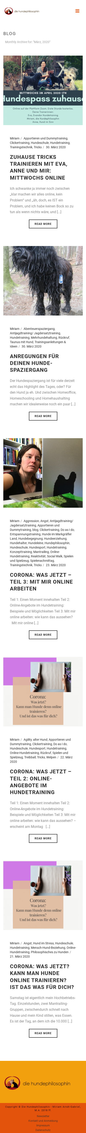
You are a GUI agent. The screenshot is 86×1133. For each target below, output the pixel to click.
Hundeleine (35, 543)
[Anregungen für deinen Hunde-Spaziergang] (43, 280)
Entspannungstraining (25, 534)
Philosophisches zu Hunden (50, 952)
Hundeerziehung (55, 538)
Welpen (51, 757)
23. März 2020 (56, 565)
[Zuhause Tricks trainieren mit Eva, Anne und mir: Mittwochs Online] (43, 90)
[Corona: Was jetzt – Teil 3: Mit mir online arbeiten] (43, 472)
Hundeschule (40, 143)
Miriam (14, 138)
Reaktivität (38, 556)
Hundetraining (60, 143)
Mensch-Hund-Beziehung (48, 947)
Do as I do (67, 530)
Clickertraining (20, 143)
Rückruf (63, 337)
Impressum (43, 1125)
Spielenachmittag (42, 560)
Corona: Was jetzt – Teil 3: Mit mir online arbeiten (41, 582)
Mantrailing (41, 552)
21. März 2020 (20, 956)
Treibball (30, 757)
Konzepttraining (21, 552)
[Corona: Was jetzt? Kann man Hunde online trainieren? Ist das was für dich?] (43, 895)
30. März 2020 (56, 147)
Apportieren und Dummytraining (45, 138)
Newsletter (43, 1116)
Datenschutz (43, 1130)
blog (35, 530)
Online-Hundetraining (24, 753)
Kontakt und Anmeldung (43, 1120)
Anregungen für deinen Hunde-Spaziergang (34, 363)
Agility (28, 739)
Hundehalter (18, 543)
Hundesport (37, 547)
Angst (44, 521)
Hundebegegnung (30, 538)
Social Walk (54, 556)
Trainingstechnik (21, 147)
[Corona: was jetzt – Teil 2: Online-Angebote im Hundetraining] (43, 691)
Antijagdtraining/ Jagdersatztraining (35, 333)
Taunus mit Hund (21, 342)
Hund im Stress (43, 943)
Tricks (38, 147)
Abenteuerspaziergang (39, 329)
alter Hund (40, 739)
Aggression (31, 521)
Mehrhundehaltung (44, 337)
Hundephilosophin (57, 543)
